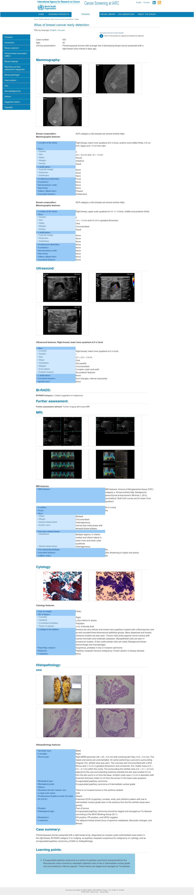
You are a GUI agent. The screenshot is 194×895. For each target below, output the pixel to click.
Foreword (8, 37)
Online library (107, 14)
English (139, 2)
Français (146, 2)
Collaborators (126, 14)
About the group (147, 14)
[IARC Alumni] (154, 2)
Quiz (6, 85)
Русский (61, 30)
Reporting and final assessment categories (14, 68)
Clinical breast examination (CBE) (15, 54)
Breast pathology (11, 74)
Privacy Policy (104, 892)
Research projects (59, 14)
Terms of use (94, 892)
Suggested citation (12, 101)
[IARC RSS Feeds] (159, 2)
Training (85, 14)
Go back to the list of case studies (112, 33)
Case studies (9, 80)
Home (41, 14)
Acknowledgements (12, 91)
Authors (7, 96)
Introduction (9, 42)
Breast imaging (10, 61)
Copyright (8, 107)
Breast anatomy (11, 48)
